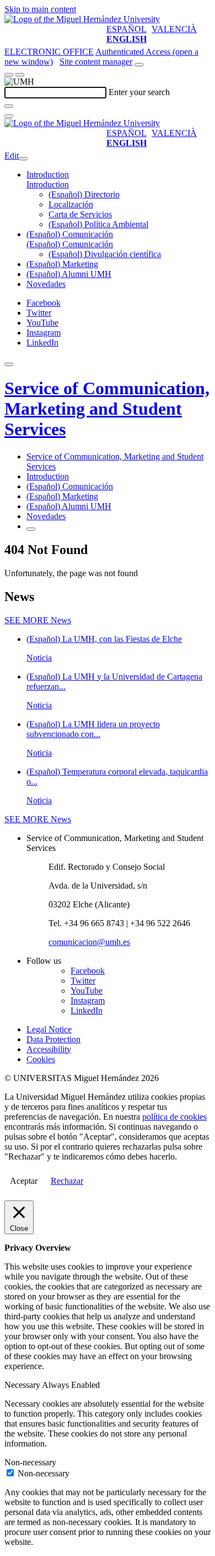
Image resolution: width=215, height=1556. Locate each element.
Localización (71, 204)
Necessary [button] (23, 1385)
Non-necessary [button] (30, 1462)
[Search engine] (139, 64)
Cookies (40, 1059)
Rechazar (67, 1181)
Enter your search (139, 92)
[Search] (8, 106)
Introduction (47, 174)
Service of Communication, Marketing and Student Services (106, 408)
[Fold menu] (23, 158)
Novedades (46, 284)
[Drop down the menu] (19, 74)
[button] (47, 184)
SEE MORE (37, 620)
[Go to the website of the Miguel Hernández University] (82, 19)
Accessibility (48, 1049)
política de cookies (174, 1116)
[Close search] (8, 116)
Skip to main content (40, 9)
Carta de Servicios (80, 214)
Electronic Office (49, 51)
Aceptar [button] (23, 1181)
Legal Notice (49, 1029)
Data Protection (53, 1039)
